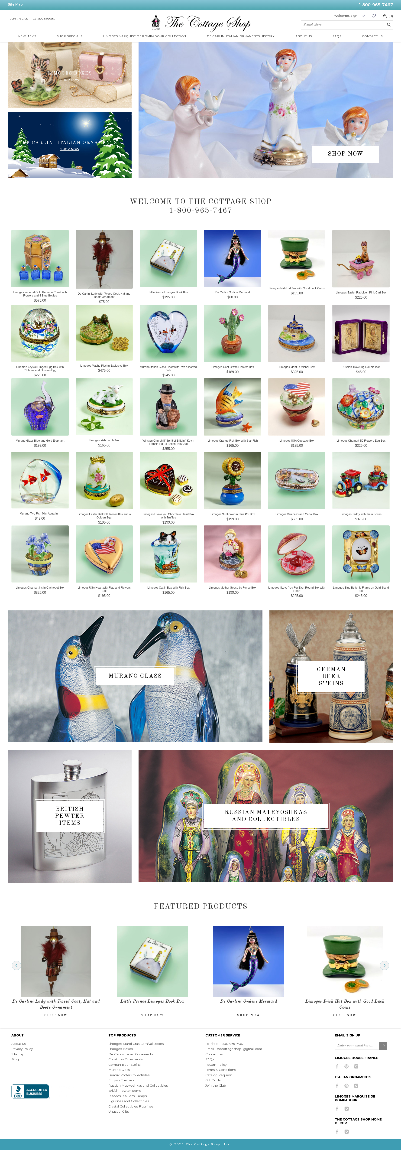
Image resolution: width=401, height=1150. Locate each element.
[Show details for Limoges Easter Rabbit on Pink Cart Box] (345, 961)
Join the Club (19, 18)
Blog (15, 1059)
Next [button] (384, 965)
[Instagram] (356, 1066)
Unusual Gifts (118, 1111)
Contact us (214, 1054)
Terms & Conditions (220, 1070)
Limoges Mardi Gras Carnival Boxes (136, 1044)
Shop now (69, 79)
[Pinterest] (346, 1066)
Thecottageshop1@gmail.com (238, 1049)
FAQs (209, 1059)
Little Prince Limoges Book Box (56, 1001)
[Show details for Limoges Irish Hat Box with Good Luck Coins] (248, 961)
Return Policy (215, 1064)
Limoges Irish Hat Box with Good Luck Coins (248, 1004)
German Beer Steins (331, 677)
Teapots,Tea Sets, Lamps (127, 1096)
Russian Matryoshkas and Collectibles (266, 816)
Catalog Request (44, 18)
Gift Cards (212, 1080)
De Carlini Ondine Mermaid (152, 1001)
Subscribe (383, 1046)
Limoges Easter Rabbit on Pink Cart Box (345, 1001)
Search (389, 24)
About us (18, 1044)
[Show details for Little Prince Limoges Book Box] (56, 961)
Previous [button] (16, 965)
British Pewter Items (69, 816)
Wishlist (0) (374, 16)
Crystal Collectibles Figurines (130, 1106)
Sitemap (17, 1054)
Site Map (15, 4)
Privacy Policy (22, 1049)
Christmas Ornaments (125, 1059)
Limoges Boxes (120, 1049)
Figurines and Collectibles (128, 1101)
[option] (56, 971)
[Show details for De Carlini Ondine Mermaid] (152, 961)
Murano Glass (135, 676)
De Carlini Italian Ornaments (130, 1054)
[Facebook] (337, 1066)
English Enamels (121, 1080)
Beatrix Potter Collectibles (128, 1075)
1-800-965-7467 (376, 4)
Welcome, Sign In (347, 15)
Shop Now (69, 149)
